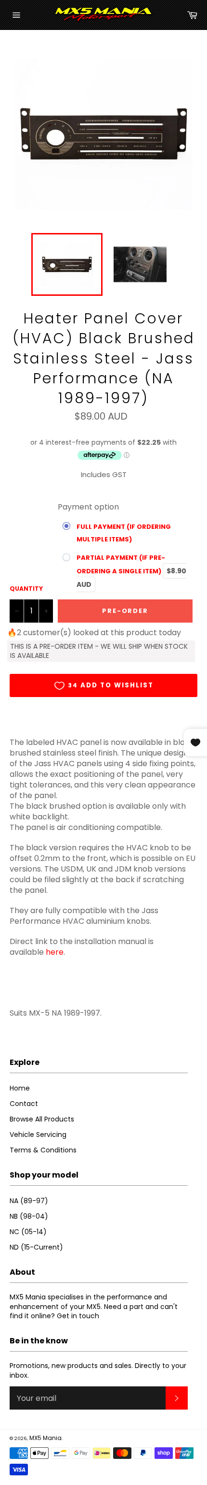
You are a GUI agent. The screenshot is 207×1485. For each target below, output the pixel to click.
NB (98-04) (29, 1216)
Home (20, 1088)
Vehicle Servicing (38, 1134)
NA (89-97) (29, 1201)
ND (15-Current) (36, 1247)
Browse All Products (42, 1119)
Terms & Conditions (43, 1150)
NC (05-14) (28, 1232)
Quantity (26, 589)
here (55, 952)
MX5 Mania (45, 1438)
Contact (24, 1103)
